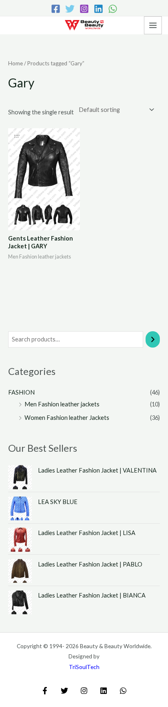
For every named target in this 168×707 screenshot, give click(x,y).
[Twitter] (70, 8)
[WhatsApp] (112, 8)
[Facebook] (55, 8)
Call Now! (18, 25)
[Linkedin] (98, 8)
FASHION (21, 392)
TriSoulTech (84, 666)
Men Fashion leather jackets (61, 404)
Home (15, 63)
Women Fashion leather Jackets (66, 417)
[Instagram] (84, 8)
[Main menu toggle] (153, 25)
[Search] (153, 339)
